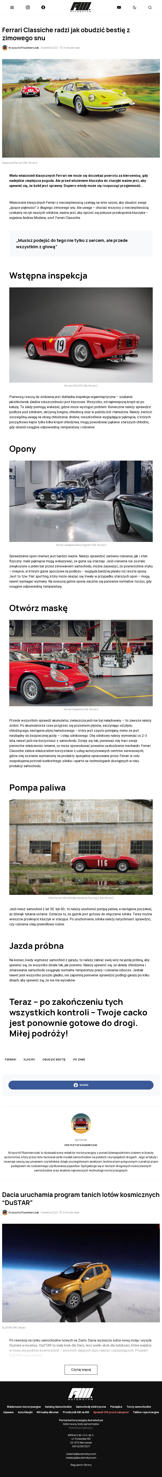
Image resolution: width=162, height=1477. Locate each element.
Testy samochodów (139, 1406)
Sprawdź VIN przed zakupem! (111, 1412)
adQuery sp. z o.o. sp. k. (81, 1435)
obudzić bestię (53, 1059)
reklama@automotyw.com (81, 1454)
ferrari (10, 1059)
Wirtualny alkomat (48, 1412)
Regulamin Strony (81, 1465)
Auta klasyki (25, 1412)
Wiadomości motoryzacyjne (24, 1406)
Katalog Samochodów (58, 1406)
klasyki (29, 1059)
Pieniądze (116, 1406)
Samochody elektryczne (91, 1406)
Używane (8, 1412)
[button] (12, 7)
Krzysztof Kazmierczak (81, 1145)
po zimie (79, 1059)
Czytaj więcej (81, 1370)
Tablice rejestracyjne (146, 1412)
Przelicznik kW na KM (76, 1412)
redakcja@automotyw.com (81, 1458)
